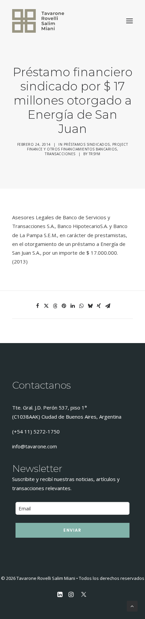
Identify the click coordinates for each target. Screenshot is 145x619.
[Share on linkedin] (72, 306)
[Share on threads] (55, 306)
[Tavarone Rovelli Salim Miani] (38, 21)
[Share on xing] (99, 306)
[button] (129, 21)
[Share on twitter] (46, 306)
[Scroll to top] (132, 605)
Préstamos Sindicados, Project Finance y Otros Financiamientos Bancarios (77, 146)
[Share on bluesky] (90, 306)
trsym (94, 153)
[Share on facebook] (37, 306)
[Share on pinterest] (64, 306)
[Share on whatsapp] (81, 306)
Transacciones (60, 153)
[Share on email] (108, 306)
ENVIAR (72, 530)
